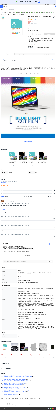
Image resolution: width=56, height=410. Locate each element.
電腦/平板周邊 (10, 14)
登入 (45, 4)
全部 (2, 9)
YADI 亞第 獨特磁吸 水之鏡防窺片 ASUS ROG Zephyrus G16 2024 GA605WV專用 (14, 379)
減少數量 (31, 33)
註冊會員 (48, 4)
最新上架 (6, 196)
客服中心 (51, 4)
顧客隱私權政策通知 (33, 398)
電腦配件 (14, 14)
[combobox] (51, 197)
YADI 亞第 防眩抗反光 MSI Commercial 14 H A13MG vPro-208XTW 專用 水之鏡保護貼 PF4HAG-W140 (17, 376)
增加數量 (31, 34)
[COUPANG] (10, 404)
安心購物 (38, 398)
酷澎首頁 (2, 14)
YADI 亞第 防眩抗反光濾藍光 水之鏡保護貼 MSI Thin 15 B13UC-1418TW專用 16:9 (14, 391)
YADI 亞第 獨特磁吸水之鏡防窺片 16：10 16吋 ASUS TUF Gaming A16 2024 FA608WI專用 (15, 390)
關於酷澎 (2, 398)
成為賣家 (54, 4)
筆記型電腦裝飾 (21, 14)
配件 (17, 14)
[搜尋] (54, 9)
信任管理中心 (26, 398)
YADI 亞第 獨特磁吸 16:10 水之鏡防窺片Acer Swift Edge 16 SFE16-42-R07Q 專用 (14, 375)
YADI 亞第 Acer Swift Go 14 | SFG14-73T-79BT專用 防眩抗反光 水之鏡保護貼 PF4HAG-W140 (15, 380)
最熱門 (2, 196)
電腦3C (6, 14)
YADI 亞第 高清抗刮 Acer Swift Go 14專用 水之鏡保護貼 (10, 394)
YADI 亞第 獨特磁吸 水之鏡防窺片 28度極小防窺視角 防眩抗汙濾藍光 (12, 384)
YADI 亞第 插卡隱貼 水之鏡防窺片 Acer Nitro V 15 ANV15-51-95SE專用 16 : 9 (13, 383)
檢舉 (49, 261)
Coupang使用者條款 (15, 398)
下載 (39, 1)
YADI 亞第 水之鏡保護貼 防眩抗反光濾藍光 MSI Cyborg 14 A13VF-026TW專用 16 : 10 (14, 387)
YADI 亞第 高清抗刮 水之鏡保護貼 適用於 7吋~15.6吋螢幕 (10, 388)
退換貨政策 (21, 398)
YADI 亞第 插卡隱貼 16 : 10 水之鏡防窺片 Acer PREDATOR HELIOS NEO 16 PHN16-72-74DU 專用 (16, 386)
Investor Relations (7, 398)
